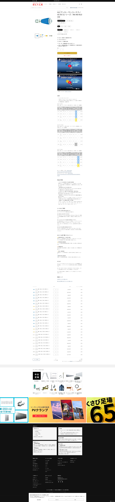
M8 (61, 26)
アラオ (46, 465)
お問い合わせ (35, 487)
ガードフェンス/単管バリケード (70, 393)
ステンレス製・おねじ (61, 22)
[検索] (67, 7)
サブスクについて (35, 482)
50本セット (60, 29)
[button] (46, 4)
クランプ (44, 392)
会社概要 (46, 477)
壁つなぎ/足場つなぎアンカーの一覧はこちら (64, 281)
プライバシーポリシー (48, 480)
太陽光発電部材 (35, 463)
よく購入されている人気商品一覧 (63, 462)
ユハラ (46, 466)
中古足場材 (36, 381)
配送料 (71, 361)
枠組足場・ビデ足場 (45, 381)
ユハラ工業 (47, 468)
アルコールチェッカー (36, 468)
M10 (65, 26)
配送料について (35, 479)
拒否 (75, 499)
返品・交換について (36, 480)
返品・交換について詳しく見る (63, 453)
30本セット (72, 30)
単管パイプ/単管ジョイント (70, 382)
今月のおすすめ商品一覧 (61, 465)
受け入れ (57, 499)
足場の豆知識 (72, 462)
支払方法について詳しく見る (38, 436)
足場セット (34, 462)
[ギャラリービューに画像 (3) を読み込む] (46, 36)
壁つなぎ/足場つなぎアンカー (62, 382)
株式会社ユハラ (60, 477)
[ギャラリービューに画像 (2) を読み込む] (42, 36)
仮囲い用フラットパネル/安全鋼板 (78, 382)
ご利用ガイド (35, 477)
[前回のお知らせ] (48, 1)
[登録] (65, 492)
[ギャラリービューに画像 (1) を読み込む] (37, 36)
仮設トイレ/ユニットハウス (37, 393)
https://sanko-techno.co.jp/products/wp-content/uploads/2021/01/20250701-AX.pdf (68, 174)
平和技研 (46, 463)
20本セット (60, 32)
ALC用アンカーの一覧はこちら (62, 279)
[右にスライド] (54, 36)
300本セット (66, 29)
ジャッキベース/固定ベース (53, 393)
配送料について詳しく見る (38, 451)
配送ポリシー (65, 46)
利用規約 (46, 479)
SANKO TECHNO (68, 91)
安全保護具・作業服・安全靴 (61, 393)
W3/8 (69, 26)
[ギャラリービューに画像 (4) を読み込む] (51, 36)
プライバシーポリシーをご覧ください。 (38, 497)
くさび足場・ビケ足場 (53, 382)
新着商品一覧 (60, 463)
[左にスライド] (34, 36)
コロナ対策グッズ (35, 466)
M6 (58, 26)
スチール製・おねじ (61, 20)
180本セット (78, 30)
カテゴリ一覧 (60, 460)
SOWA (46, 471)
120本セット (66, 32)
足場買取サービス (72, 460)
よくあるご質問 (35, 485)
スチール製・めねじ (70, 20)
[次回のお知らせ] (67, 1)
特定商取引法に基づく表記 (49, 482)
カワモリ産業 (47, 460)
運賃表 (53, 444)
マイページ (67, 446)
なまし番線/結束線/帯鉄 (78, 393)
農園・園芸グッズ (35, 465)
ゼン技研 (46, 462)
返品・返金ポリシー (71, 43)
